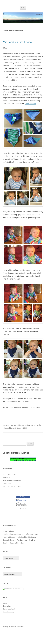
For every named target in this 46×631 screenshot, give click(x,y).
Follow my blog (23, 508)
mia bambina (8, 428)
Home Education (21, 504)
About (11, 531)
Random (29, 460)
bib (39, 425)
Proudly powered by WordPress (13, 627)
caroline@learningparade (12, 534)
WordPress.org (8, 612)
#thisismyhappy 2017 (11, 474)
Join (23, 460)
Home (19, 460)
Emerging (6, 477)
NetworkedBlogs (21, 497)
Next (34, 460)
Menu (23, 8)
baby (35, 425)
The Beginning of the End (12, 486)
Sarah (5, 543)
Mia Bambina (30, 103)
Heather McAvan (9, 537)
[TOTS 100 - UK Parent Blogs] (13, 588)
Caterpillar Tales (21, 500)
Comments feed (9, 609)
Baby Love (7, 483)
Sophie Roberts (8, 540)
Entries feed (7, 606)
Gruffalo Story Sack (31, 534)
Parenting (23, 505)
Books (18, 505)
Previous (13, 460)
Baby (23, 425)
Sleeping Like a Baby (17, 543)
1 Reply (5, 48)
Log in (5, 603)
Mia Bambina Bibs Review (17, 42)
